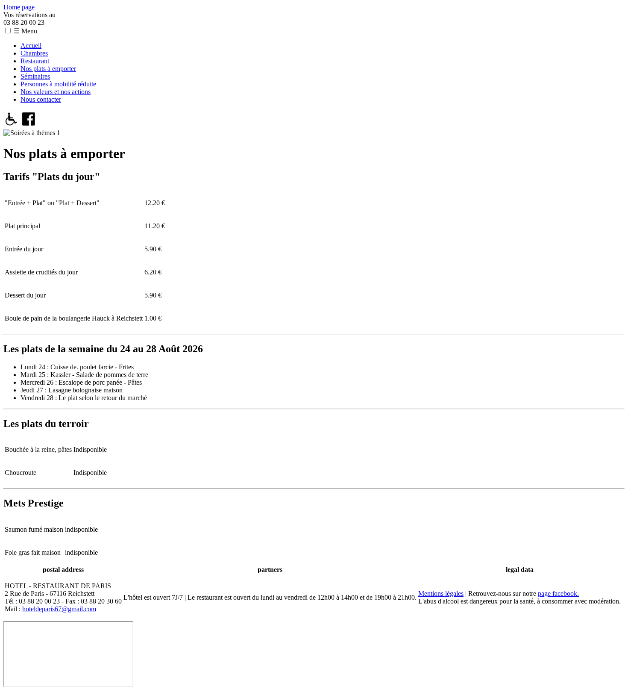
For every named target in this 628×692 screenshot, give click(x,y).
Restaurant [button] (35, 61)
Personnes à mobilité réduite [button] (58, 84)
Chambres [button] (34, 53)
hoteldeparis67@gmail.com (59, 608)
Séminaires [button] (35, 76)
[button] (8, 30)
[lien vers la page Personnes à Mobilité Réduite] (11, 125)
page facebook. (558, 593)
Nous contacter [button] (41, 99)
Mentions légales (441, 593)
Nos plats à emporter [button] (48, 68)
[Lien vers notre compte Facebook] (29, 125)
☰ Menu (25, 31)
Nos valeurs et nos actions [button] (56, 91)
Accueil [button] (31, 45)
